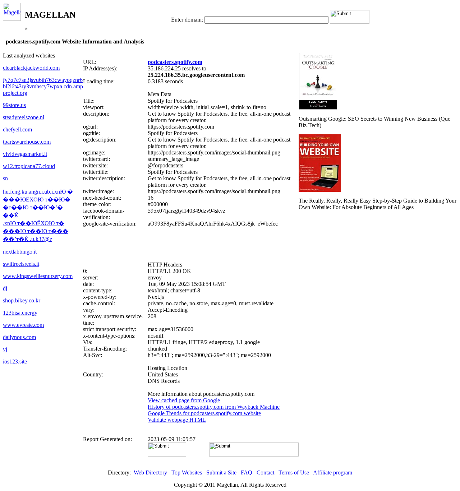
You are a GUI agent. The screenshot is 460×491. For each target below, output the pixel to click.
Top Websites (186, 472)
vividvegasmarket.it (25, 154)
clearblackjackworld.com (31, 68)
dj (5, 288)
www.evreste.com (23, 325)
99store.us (14, 105)
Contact (265, 472)
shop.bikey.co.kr (21, 300)
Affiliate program (332, 472)
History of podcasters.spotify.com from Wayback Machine (214, 407)
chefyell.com (17, 129)
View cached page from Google (184, 400)
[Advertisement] (191, 244)
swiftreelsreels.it (21, 264)
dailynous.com (19, 337)
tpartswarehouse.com (27, 142)
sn (5, 178)
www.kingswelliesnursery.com (38, 276)
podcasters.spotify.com (175, 62)
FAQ (246, 472)
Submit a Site (221, 472)
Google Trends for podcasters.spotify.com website (204, 413)
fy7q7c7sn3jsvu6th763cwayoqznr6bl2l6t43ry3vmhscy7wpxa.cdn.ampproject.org (43, 86)
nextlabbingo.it (20, 252)
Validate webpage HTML (177, 420)
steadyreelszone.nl (23, 117)
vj (5, 349)
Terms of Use (294, 472)
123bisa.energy (20, 313)
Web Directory (150, 472)
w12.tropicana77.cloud (29, 166)
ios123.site (15, 361)
